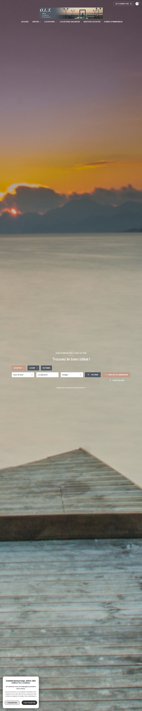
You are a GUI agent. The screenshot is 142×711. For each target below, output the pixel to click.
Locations (49, 22)
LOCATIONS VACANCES (70, 22)
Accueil (25, 22)
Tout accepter (29, 703)
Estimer (46, 368)
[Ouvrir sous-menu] (41, 21)
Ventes (35, 22)
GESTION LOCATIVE (92, 22)
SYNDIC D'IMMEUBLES (113, 22)
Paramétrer (12, 703)
